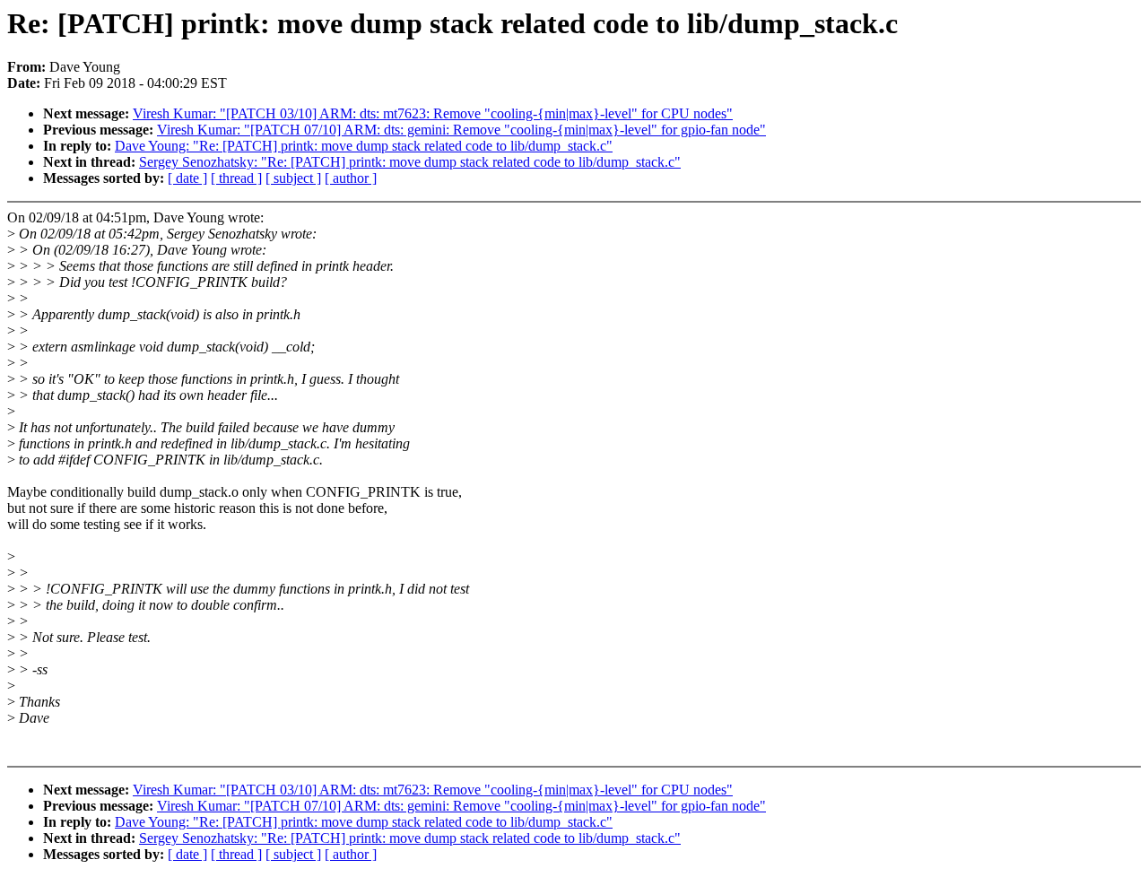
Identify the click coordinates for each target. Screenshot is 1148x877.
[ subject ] (293, 178)
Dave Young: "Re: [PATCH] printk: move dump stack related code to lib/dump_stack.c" (364, 145)
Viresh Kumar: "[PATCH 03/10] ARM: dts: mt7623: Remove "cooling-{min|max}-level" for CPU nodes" (433, 113)
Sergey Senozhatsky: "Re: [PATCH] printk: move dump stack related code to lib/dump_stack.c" (410, 161)
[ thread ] (236, 178)
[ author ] (351, 178)
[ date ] (187, 178)
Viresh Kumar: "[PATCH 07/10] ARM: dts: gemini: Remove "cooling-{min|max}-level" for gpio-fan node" (461, 129)
